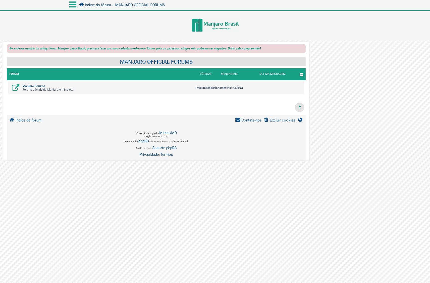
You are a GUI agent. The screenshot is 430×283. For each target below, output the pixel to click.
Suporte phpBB (164, 148)
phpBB (143, 141)
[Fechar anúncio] (302, 49)
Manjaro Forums (33, 86)
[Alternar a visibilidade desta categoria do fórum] (301, 75)
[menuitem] (280, 120)
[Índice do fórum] (215, 25)
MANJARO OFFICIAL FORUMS (156, 62)
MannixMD (168, 133)
